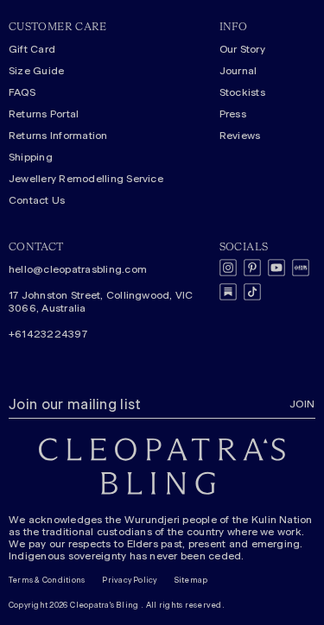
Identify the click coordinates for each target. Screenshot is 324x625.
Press (232, 114)
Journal (238, 71)
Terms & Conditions (47, 580)
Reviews (240, 135)
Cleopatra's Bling (104, 605)
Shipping (31, 157)
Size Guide (36, 71)
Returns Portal (44, 114)
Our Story (242, 49)
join (302, 404)
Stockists (242, 92)
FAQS (22, 92)
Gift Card (32, 49)
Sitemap (191, 580)
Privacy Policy (129, 580)
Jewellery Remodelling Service (86, 179)
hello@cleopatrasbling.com (78, 269)
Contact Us (37, 200)
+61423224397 (48, 334)
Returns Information (58, 135)
